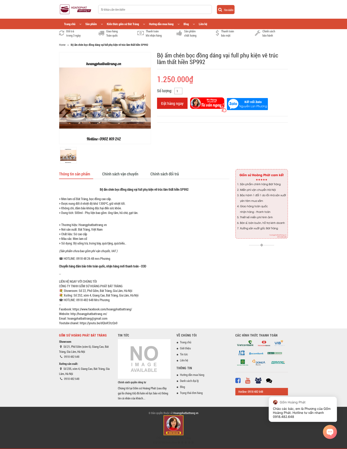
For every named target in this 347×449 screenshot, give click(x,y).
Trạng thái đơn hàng (191, 393)
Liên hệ (203, 24)
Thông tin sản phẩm (74, 173)
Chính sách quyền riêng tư (132, 382)
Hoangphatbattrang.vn (185, 413)
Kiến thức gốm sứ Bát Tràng (123, 24)
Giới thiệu (185, 348)
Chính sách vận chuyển (120, 173)
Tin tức (184, 354)
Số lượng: (164, 90)
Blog (186, 24)
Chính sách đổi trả (164, 173)
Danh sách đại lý (189, 381)
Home (62, 45)
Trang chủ (69, 24)
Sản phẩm (91, 24)
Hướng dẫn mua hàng (161, 24)
